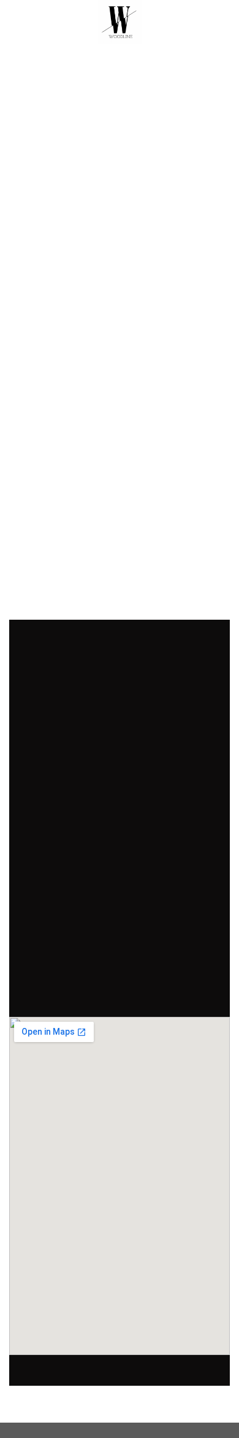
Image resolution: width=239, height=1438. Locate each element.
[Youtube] (171, 990)
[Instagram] (137, 990)
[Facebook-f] (68, 990)
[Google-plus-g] (102, 990)
